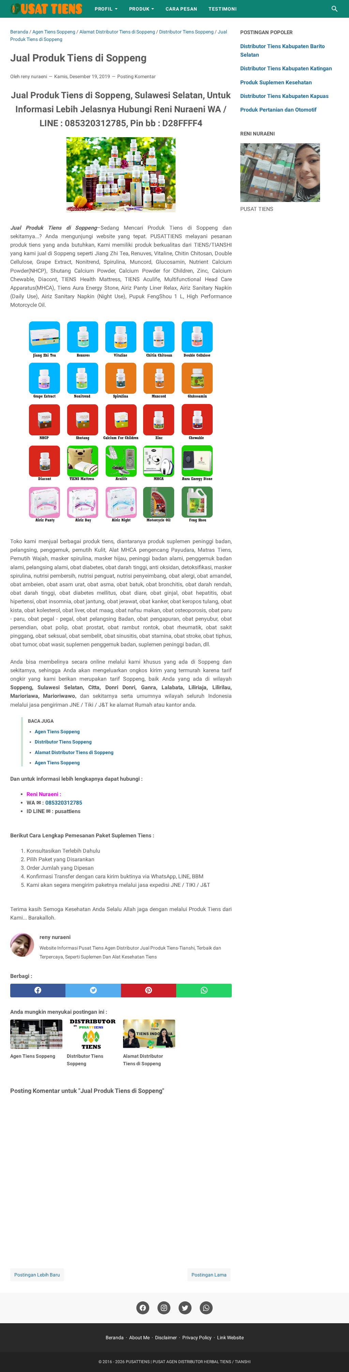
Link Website (230, 1337)
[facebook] (37, 990)
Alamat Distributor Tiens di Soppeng (74, 752)
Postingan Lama (209, 1274)
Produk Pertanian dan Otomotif (278, 109)
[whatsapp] (203, 990)
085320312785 (63, 802)
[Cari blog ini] (335, 9)
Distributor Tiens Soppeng (63, 742)
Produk (139, 9)
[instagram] (163, 1308)
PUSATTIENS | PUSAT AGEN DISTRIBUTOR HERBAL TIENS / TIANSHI (188, 1361)
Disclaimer (166, 1337)
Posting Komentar (136, 76)
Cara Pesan (181, 9)
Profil (104, 9)
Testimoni (223, 9)
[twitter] (93, 990)
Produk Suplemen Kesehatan (276, 82)
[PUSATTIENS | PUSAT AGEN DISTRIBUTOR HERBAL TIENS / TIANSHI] (46, 9)
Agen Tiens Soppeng (57, 731)
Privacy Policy (197, 1337)
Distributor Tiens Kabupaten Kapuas (284, 96)
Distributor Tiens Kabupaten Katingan (286, 68)
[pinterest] (148, 990)
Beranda (115, 1337)
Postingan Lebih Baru (37, 1274)
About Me (139, 1337)
